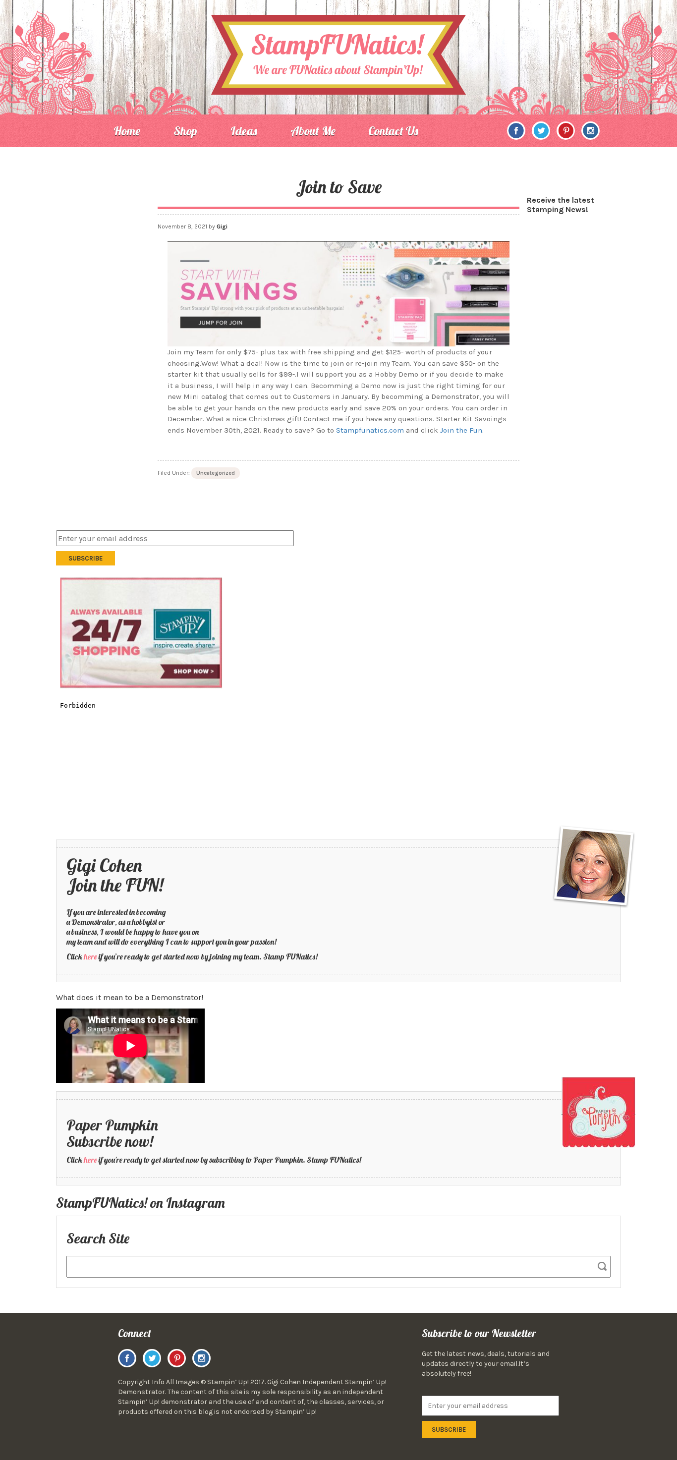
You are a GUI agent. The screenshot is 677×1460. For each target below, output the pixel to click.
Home (126, 130)
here (90, 956)
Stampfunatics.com (370, 430)
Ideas (243, 130)
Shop (185, 130)
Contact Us (393, 130)
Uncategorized (215, 473)
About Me (313, 130)
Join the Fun (461, 430)
